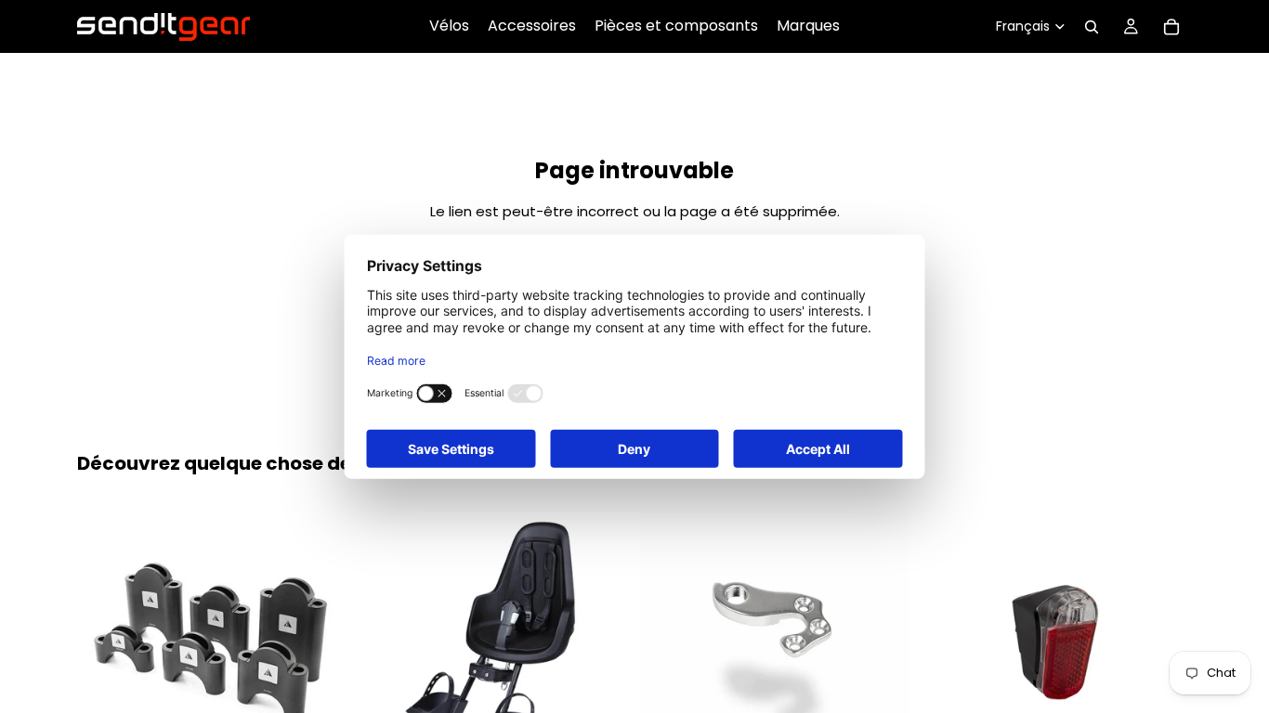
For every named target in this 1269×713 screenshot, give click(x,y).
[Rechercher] (1091, 26)
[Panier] (1171, 26)
